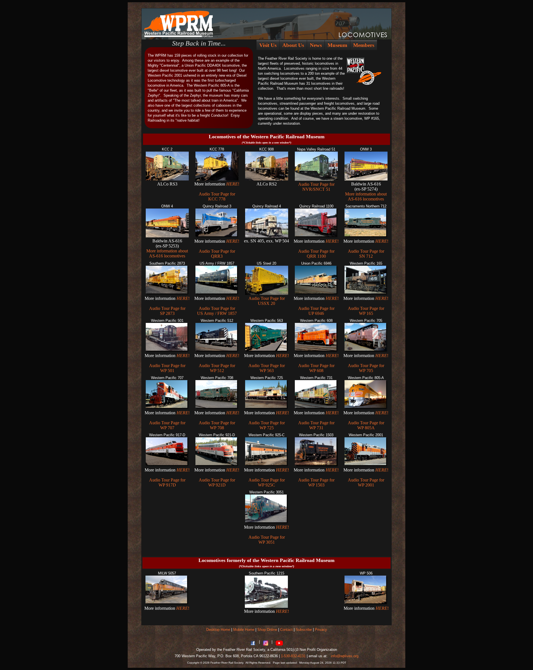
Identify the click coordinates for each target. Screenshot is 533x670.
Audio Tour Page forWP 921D (217, 482)
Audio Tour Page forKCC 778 (217, 196)
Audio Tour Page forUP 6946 (316, 311)
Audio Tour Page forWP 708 (217, 425)
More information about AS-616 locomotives (366, 196)
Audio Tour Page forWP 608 (316, 368)
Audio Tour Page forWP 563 (266, 368)
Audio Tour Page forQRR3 (217, 254)
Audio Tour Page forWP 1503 (316, 482)
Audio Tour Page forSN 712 (366, 254)
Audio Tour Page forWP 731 (316, 425)
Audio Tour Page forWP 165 (366, 311)
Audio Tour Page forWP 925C (266, 482)
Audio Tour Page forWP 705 (366, 368)
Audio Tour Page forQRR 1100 (316, 254)
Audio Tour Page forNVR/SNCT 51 (316, 187)
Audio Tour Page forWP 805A (366, 425)
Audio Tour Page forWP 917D (167, 482)
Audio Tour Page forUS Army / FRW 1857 (217, 311)
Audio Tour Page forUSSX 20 (266, 301)
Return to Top (514, 653)
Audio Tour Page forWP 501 (167, 368)
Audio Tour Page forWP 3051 (266, 539)
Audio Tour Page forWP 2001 (366, 482)
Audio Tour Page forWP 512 (217, 368)
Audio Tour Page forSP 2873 (167, 311)
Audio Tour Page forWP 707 (167, 425)
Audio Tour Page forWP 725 (266, 425)
